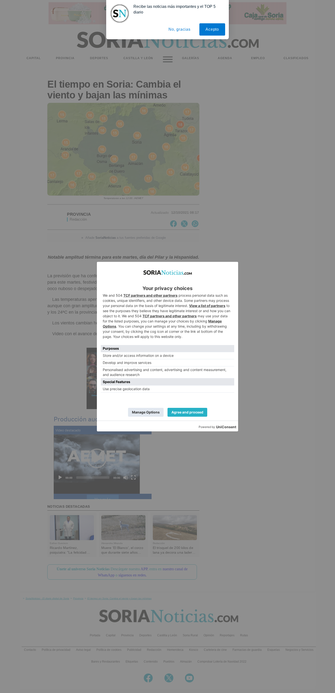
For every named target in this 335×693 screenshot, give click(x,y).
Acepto (212, 29)
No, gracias (179, 29)
